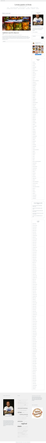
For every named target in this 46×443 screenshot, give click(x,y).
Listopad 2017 (34, 370)
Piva (33, 156)
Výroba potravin (35, 183)
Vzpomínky (34, 196)
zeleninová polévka (25, 421)
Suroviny (34, 173)
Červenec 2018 (34, 358)
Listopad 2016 (34, 385)
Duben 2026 (34, 230)
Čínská (33, 124)
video (20, 400)
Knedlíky (34, 95)
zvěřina (18, 414)
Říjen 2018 (34, 353)
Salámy (33, 193)
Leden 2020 (34, 331)
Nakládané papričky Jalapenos (10, 33)
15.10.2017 (4, 41)
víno (27, 416)
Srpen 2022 (34, 282)
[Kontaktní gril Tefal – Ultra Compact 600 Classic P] (34, 46)
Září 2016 (34, 388)
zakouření (19, 431)
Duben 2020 (34, 326)
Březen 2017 (34, 380)
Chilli (33, 72)
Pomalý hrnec (34, 168)
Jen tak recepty (22, 7)
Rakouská (34, 141)
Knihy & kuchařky (21, 8)
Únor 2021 (34, 309)
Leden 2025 (34, 245)
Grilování (34, 82)
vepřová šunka (23, 426)
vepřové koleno (24, 429)
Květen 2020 (34, 324)
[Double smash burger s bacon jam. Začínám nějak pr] (34, 49)
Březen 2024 (34, 257)
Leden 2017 (34, 383)
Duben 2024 (34, 255)
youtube (23, 412)
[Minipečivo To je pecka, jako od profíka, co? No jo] (34, 52)
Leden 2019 (34, 348)
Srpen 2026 (34, 223)
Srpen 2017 (34, 375)
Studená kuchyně (35, 102)
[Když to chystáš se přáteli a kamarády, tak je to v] (36, 46)
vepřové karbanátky (20, 409)
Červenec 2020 (34, 321)
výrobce (25, 401)
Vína (33, 159)
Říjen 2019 (34, 336)
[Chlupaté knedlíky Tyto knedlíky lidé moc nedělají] (39, 52)
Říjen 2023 (34, 262)
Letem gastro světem (23, 4)
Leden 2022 (34, 292)
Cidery (33, 154)
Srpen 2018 (34, 356)
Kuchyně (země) (35, 112)
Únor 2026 (34, 232)
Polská (33, 139)
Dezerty (34, 77)
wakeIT (27, 402)
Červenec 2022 (34, 284)
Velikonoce (34, 178)
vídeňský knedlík (24, 431)
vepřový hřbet (26, 412)
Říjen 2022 (34, 279)
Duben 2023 (34, 269)
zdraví (26, 409)
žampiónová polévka (20, 399)
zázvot (21, 431)
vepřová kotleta (20, 403)
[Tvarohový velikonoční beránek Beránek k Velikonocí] (36, 49)
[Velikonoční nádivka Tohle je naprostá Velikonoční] (39, 49)
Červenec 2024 (34, 250)
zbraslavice (21, 430)
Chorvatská (34, 122)
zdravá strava (25, 430)
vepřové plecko (24, 403)
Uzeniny (34, 191)
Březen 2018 (34, 363)
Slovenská (34, 144)
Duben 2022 (34, 287)
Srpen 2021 (34, 301)
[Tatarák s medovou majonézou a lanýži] (42, 46)
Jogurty (33, 188)
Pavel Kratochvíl (36, 26)
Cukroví (34, 75)
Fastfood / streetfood (35, 80)
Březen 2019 (34, 346)
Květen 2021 (34, 304)
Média (33, 151)
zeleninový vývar (24, 416)
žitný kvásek (24, 399)
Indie (33, 127)
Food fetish (28, 8)
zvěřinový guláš (22, 401)
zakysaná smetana (23, 408)
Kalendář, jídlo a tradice (12, 8)
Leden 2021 (34, 311)
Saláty (33, 97)
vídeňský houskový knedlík (21, 417)
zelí (25, 404)
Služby (33, 171)
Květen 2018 (34, 361)
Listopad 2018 (34, 351)
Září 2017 (34, 373)
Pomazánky (34, 90)
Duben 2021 (34, 306)
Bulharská (34, 119)
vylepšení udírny (23, 400)
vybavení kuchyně (23, 410)
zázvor (19, 436)
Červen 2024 (34, 252)
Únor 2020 (34, 329)
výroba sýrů (20, 402)
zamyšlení (26, 426)
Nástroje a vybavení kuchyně (36, 161)
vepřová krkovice (24, 402)
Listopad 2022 (34, 277)
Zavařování (34, 107)
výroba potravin (23, 414)
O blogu (37, 8)
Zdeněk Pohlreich (20, 416)
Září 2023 (34, 264)
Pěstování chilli (34, 166)
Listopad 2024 (34, 247)
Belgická (34, 117)
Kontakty (33, 8)
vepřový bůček (24, 409)
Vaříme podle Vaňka (34, 7)
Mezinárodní (34, 136)
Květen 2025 (34, 242)
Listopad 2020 (34, 314)
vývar (20, 412)
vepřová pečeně (20, 432)
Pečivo (33, 87)
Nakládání (34, 85)
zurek (19, 430)
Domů (8, 7)
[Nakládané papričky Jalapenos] (16, 30)
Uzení (28, 7)
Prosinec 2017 (34, 368)
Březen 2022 (34, 289)
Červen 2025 (34, 240)
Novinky (34, 164)
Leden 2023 (34, 274)
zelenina (20, 421)
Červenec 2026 (34, 225)
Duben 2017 (34, 378)
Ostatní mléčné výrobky (36, 186)
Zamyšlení (34, 198)
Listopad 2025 (34, 235)
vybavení (19, 410)
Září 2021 (34, 299)
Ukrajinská (34, 146)
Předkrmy (34, 92)
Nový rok (34, 176)
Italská (33, 129)
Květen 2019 (34, 343)
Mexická (34, 134)
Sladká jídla (34, 99)
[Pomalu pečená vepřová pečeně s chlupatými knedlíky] (42, 52)
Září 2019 (34, 338)
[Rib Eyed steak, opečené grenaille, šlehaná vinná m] (39, 46)
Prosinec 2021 (34, 294)
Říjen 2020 (34, 316)
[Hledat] (42, 38)
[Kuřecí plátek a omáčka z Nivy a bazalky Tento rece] (42, 49)
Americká (34, 114)
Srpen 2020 (34, 319)
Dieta (33, 65)
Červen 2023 (34, 267)
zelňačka (21, 429)
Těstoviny (34, 104)
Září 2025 (34, 237)
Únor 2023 (34, 272)
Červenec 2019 (34, 341)
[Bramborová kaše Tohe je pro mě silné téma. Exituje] (36, 52)
